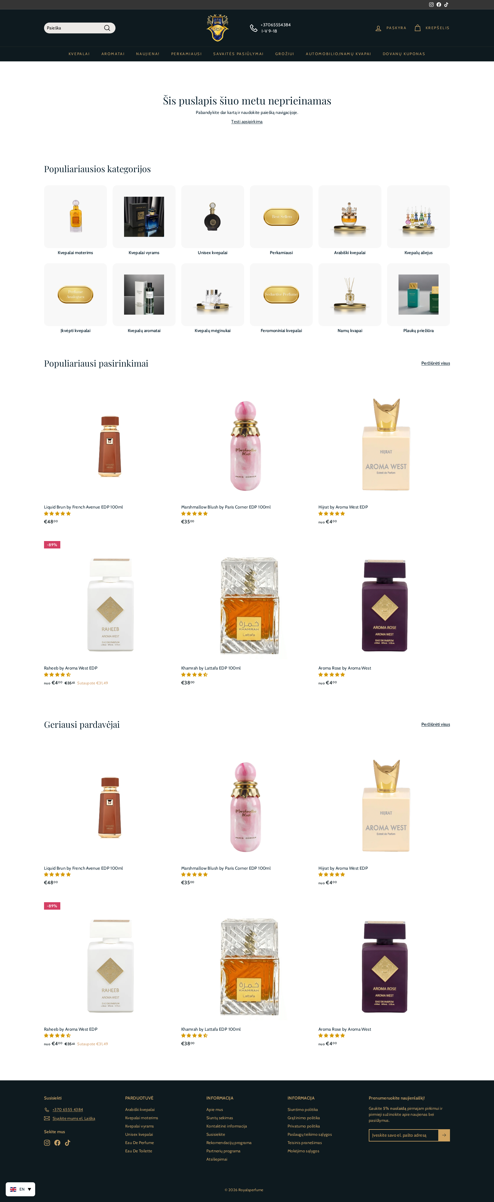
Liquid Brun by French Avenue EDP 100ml (83, 507)
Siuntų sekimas (219, 1117)
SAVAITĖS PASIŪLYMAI (238, 53)
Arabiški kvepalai (140, 1109)
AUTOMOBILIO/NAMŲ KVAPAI (338, 53)
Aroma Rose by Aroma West (344, 668)
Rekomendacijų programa (229, 1142)
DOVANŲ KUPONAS (404, 53)
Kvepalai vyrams (139, 1126)
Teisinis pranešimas (305, 1142)
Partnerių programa (223, 1150)
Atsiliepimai (217, 1159)
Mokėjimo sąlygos (303, 1150)
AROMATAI (113, 53)
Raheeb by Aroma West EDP (70, 668)
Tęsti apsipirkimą (246, 121)
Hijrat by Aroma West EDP (343, 507)
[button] (57, 513)
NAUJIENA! (148, 53)
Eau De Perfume (139, 1142)
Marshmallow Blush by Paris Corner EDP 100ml (226, 507)
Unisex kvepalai (139, 1134)
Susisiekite (215, 1134)
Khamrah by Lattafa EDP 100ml (211, 668)
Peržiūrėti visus (435, 363)
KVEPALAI (79, 53)
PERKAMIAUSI (186, 53)
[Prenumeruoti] (444, 1135)
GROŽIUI (284, 53)
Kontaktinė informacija (226, 1126)
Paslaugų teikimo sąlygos (310, 1134)
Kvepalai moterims (141, 1117)
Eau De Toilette (138, 1150)
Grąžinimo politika (304, 1117)
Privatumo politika (304, 1126)
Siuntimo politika (303, 1109)
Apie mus (214, 1109)
